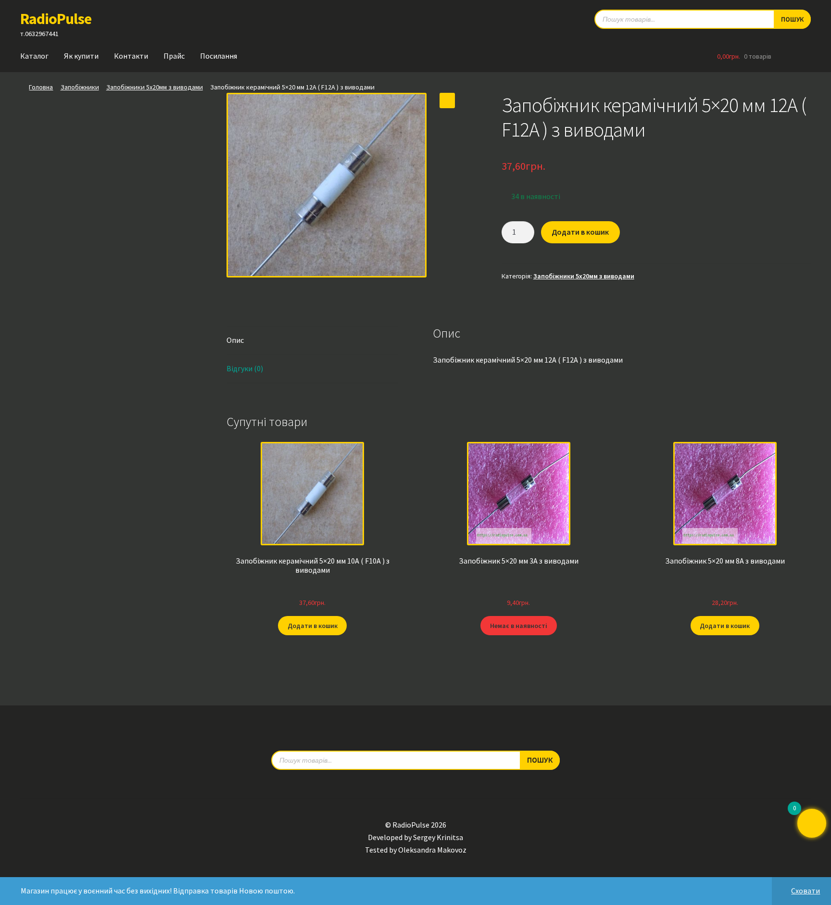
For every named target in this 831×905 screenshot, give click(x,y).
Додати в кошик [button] (313, 625)
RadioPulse (55, 18)
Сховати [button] (805, 890)
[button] (447, 100)
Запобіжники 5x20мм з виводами (154, 87)
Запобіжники (80, 87)
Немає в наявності (518, 625)
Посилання (218, 56)
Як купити (81, 56)
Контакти (131, 56)
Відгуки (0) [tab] (245, 368)
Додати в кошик (580, 232)
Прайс (174, 56)
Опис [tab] (235, 340)
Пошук (792, 19)
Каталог (34, 56)
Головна (41, 87)
